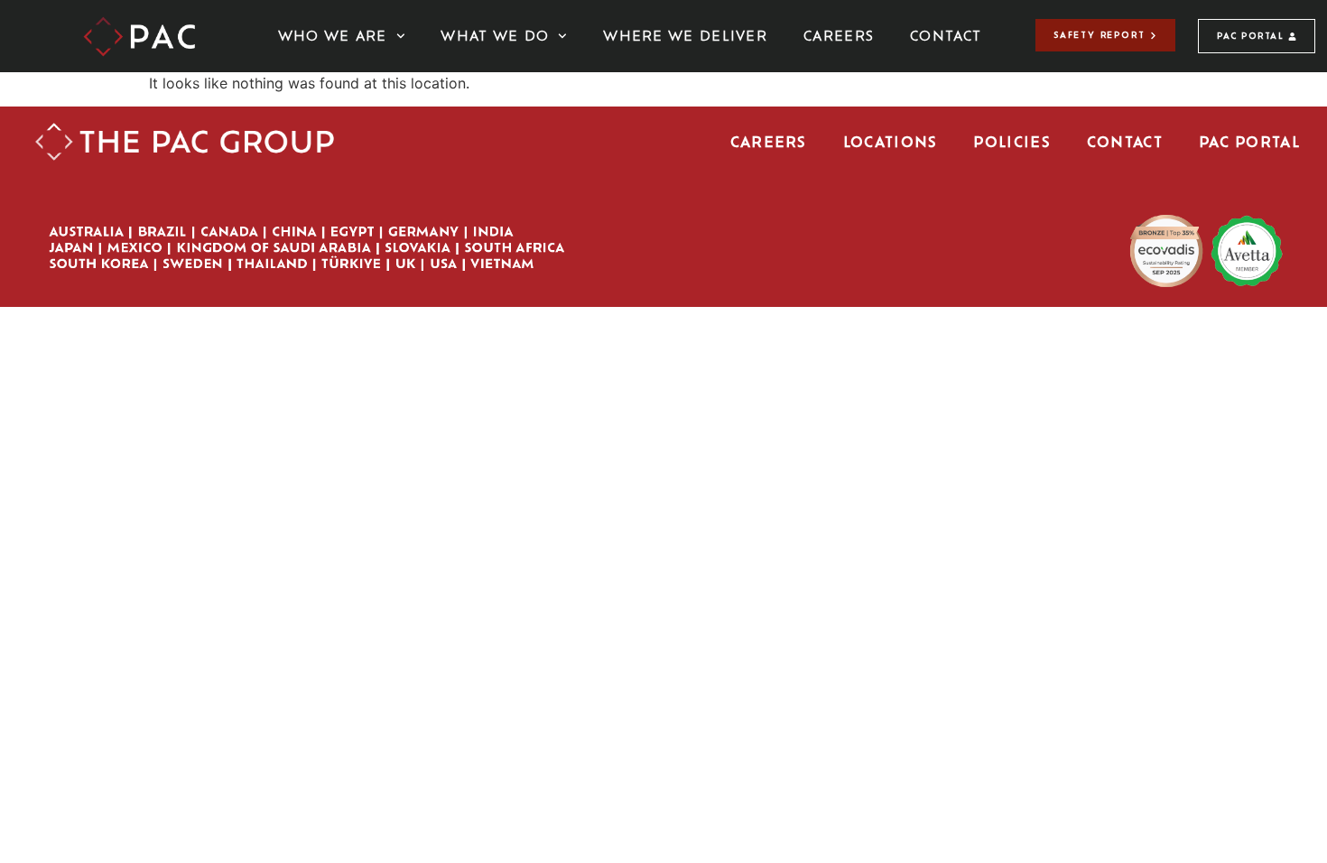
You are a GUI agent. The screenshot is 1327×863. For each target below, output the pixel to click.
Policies (1011, 142)
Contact (945, 35)
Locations (890, 142)
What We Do (495, 35)
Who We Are (332, 35)
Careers (838, 35)
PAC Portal (1249, 142)
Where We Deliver (685, 35)
